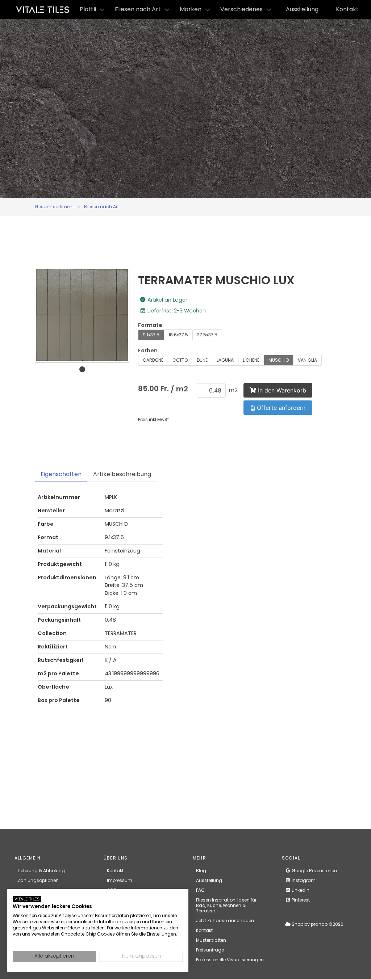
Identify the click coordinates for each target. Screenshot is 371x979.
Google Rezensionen (314, 870)
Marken (190, 9)
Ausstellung (302, 9)
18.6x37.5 (178, 335)
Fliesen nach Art (138, 9)
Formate (150, 325)
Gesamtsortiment (54, 206)
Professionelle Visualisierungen (230, 960)
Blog (201, 870)
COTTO (180, 360)
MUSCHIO (278, 360)
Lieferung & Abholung (41, 870)
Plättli (88, 9)
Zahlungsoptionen (38, 880)
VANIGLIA (307, 360)
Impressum (119, 880)
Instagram (303, 880)
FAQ (200, 890)
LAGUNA (225, 360)
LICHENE (251, 360)
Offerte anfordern (280, 407)
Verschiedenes (241, 9)
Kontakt (347, 9)
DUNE (202, 360)
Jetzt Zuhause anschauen (225, 920)
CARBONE (153, 360)
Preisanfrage (210, 950)
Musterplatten (211, 940)
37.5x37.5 (207, 335)
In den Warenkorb (281, 390)
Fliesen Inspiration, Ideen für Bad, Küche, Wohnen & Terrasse (226, 905)
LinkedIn (300, 890)
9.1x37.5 (151, 335)
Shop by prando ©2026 (317, 924)
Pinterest (300, 900)
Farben (148, 350)
